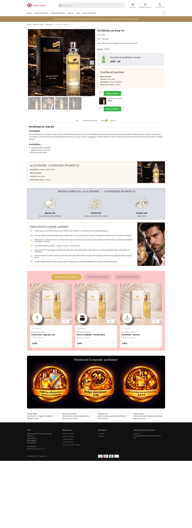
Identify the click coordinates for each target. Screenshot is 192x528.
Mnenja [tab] (104, 120)
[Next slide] (92, 63)
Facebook (101, 434)
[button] (161, 13)
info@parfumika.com (145, 7)
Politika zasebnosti (68, 434)
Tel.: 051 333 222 (160, 7)
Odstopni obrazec (67, 442)
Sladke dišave (49, 24)
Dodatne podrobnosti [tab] (90, 120)
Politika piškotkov (68, 439)
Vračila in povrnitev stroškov (71, 445)
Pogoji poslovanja (68, 436)
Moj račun (133, 7)
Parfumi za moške (38, 24)
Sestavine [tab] (113, 120)
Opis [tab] (77, 120)
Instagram (101, 436)
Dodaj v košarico (112, 93)
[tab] (66, 277)
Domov (29, 24)
